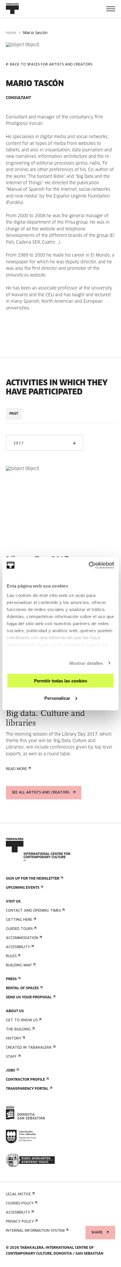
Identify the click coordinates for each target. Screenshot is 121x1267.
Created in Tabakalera (29, 1048)
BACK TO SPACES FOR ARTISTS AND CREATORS (51, 64)
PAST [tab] (13, 414)
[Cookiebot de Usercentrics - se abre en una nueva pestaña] (88, 565)
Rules (11, 956)
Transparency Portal (27, 1089)
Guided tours (19, 929)
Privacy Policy (20, 1222)
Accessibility (18, 947)
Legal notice (18, 1194)
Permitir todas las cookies (60, 680)
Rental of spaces (22, 988)
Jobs (10, 1070)
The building (18, 1029)
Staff (11, 1057)
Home (11, 33)
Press (11, 979)
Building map (19, 965)
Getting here (19, 920)
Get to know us (22, 1020)
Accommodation (22, 938)
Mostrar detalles (86, 662)
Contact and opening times (33, 911)
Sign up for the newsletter (32, 879)
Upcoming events (22, 888)
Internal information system (35, 1231)
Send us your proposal (29, 997)
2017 (18, 443)
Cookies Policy (19, 1203)
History (13, 1038)
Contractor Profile (25, 1080)
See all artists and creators (40, 792)
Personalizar (57, 697)
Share (97, 1232)
